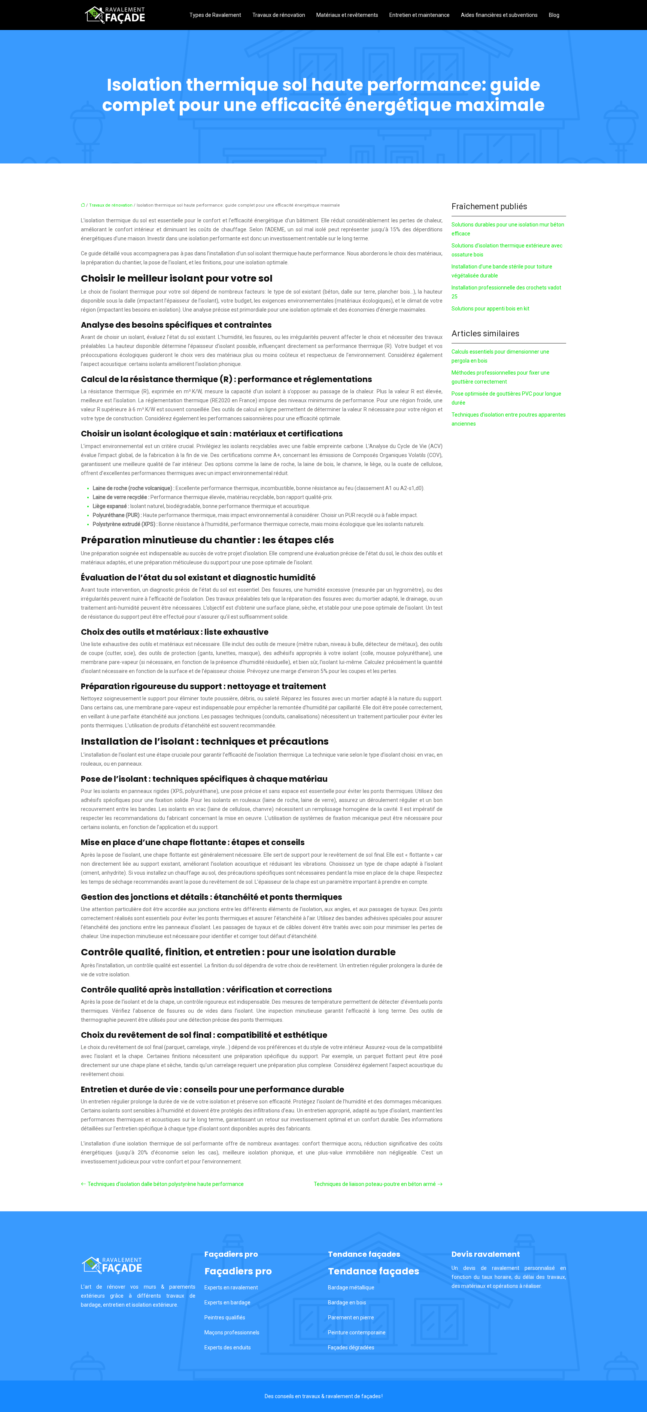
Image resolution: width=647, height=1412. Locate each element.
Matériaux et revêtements (347, 15)
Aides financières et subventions (499, 15)
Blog (554, 15)
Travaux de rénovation (278, 15)
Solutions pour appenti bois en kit (490, 309)
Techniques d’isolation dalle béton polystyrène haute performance (166, 1184)
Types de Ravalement (215, 15)
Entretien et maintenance (419, 15)
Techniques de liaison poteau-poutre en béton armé (375, 1184)
